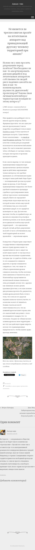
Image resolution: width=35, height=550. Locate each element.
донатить (21, 546)
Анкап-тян (17, 4)
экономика (6, 388)
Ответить (3, 475)
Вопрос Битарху (7, 408)
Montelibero (8, 386)
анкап (14, 386)
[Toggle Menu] (32, 17)
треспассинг (24, 386)
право (18, 386)
